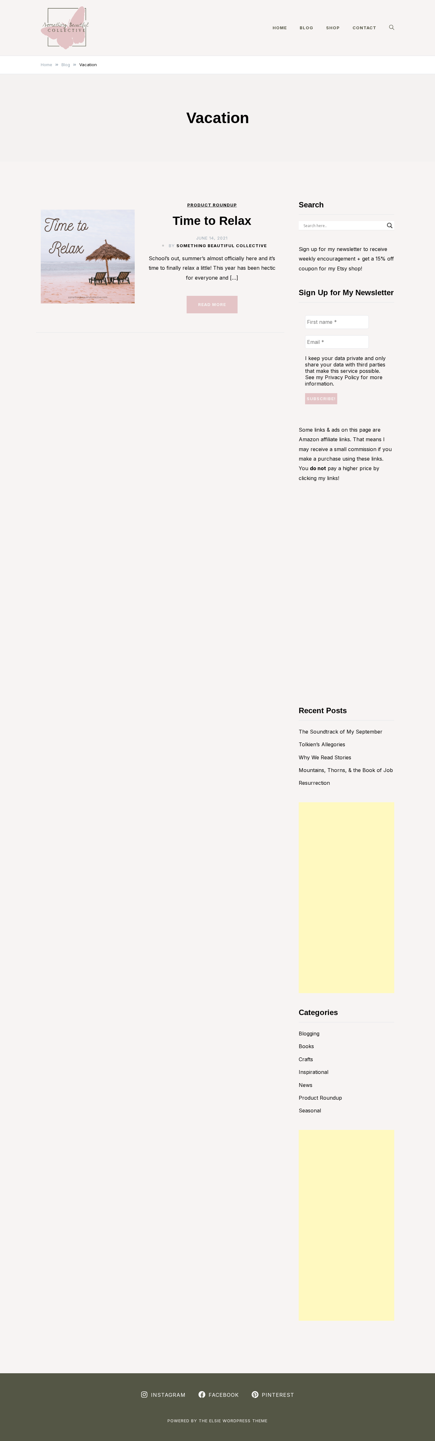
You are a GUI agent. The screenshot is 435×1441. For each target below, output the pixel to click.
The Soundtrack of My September (340, 731)
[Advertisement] (346, 897)
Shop (333, 27)
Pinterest (278, 1395)
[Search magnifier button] (389, 225)
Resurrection (314, 783)
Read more (212, 304)
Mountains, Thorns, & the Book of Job (346, 770)
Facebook (224, 1395)
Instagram (168, 1395)
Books (306, 1046)
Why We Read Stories (325, 757)
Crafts (306, 1059)
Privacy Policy (342, 377)
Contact (364, 27)
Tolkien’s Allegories (322, 744)
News (305, 1085)
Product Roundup (212, 205)
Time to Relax (212, 220)
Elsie (215, 1420)
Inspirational (313, 1072)
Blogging (309, 1033)
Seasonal (310, 1110)
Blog (306, 27)
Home (280, 27)
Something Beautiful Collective (221, 245)
